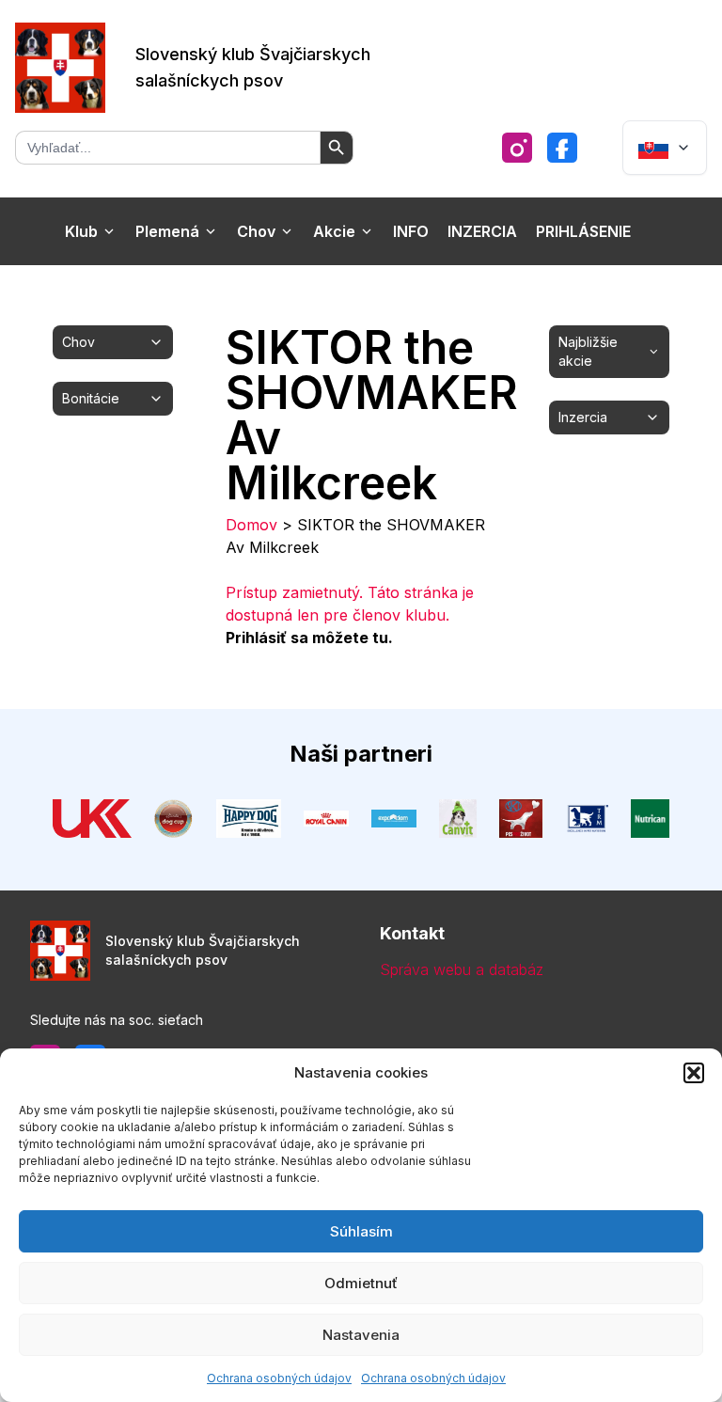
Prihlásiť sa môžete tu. (309, 637)
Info (411, 231)
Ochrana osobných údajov (279, 1378)
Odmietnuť (361, 1283)
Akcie (334, 231)
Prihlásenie (583, 231)
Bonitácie (90, 398)
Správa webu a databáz (461, 969)
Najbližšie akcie (588, 351)
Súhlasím (361, 1231)
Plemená (167, 231)
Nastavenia (361, 1335)
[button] (693, 1072)
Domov (251, 524)
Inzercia (482, 231)
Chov (256, 231)
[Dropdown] (664, 147)
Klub (81, 231)
